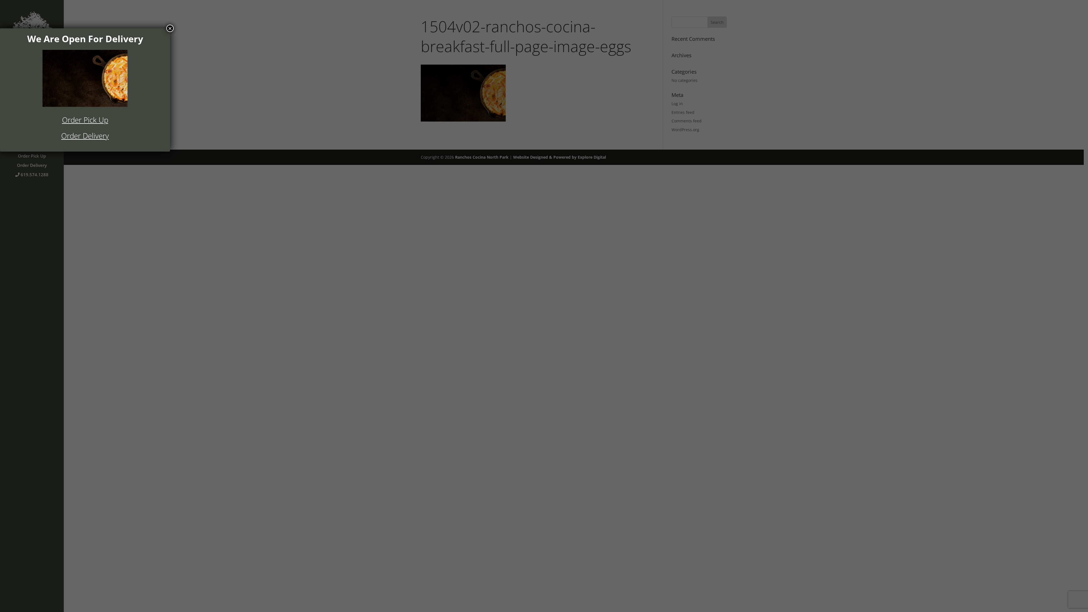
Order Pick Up (85, 120)
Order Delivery (85, 136)
